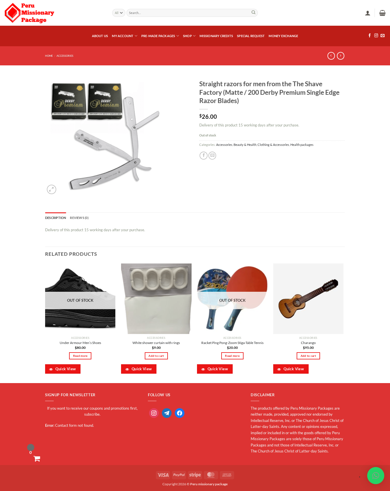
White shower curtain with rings (156, 343)
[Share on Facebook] (204, 156)
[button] (368, 13)
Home (49, 55)
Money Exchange (283, 36)
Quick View (65, 369)
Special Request (251, 36)
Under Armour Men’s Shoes (80, 343)
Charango (308, 343)
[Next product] (331, 56)
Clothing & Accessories (273, 144)
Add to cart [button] (156, 355)
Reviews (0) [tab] (79, 218)
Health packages (301, 144)
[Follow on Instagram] (376, 36)
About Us (100, 36)
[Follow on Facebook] (370, 36)
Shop (187, 36)
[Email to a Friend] (212, 156)
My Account (122, 36)
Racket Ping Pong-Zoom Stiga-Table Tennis (232, 343)
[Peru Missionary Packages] (54, 13)
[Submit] (253, 13)
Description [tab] (55, 218)
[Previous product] (340, 56)
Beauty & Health (245, 144)
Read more (80, 355)
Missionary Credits (216, 36)
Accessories (65, 55)
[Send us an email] (383, 36)
